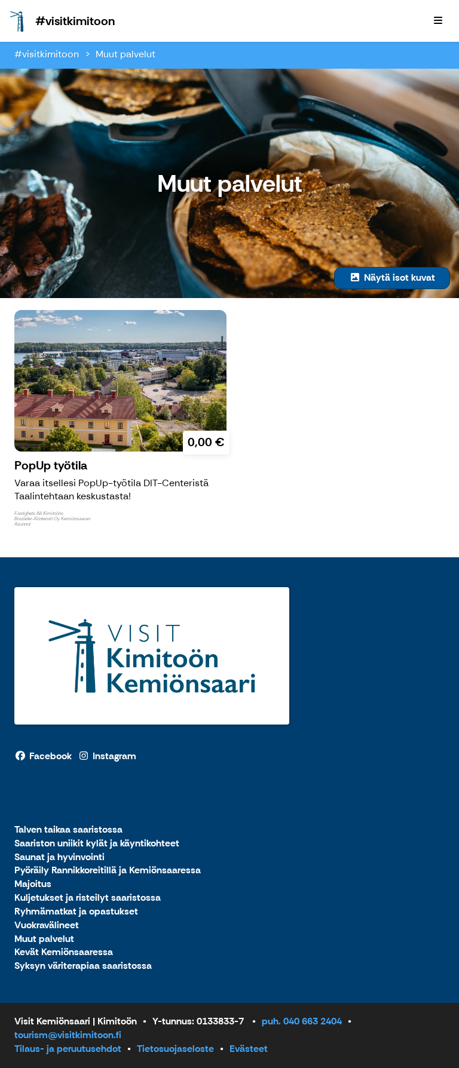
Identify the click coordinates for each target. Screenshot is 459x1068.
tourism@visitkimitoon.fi (67, 1035)
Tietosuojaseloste (175, 1048)
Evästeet (249, 1048)
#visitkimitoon (46, 54)
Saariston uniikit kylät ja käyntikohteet (96, 843)
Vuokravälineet (46, 925)
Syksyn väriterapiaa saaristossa (83, 966)
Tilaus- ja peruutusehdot (67, 1048)
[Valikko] (438, 21)
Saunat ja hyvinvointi (59, 857)
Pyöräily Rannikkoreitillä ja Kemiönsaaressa (107, 870)
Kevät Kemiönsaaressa (63, 952)
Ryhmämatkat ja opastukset (76, 911)
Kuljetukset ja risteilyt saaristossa (87, 898)
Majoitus (32, 884)
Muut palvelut (125, 54)
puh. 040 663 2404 (302, 1021)
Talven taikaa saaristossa (68, 830)
